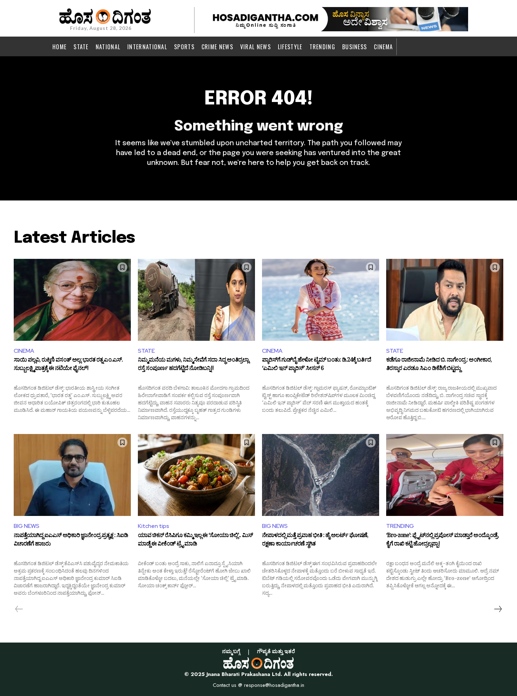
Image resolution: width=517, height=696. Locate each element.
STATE (146, 351)
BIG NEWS (26, 526)
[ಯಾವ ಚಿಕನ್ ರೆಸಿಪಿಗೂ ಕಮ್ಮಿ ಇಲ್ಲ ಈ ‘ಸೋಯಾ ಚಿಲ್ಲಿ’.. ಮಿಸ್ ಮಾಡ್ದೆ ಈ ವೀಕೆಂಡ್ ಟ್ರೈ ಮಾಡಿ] (196, 475)
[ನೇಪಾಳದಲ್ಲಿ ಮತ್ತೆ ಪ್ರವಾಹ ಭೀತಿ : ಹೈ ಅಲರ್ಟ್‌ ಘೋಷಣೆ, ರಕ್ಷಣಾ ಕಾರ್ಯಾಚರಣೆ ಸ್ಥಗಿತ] (320, 475)
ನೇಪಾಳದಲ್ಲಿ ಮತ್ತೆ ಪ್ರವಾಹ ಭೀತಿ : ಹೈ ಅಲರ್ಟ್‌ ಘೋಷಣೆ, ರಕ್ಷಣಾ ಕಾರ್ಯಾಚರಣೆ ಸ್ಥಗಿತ (315, 540)
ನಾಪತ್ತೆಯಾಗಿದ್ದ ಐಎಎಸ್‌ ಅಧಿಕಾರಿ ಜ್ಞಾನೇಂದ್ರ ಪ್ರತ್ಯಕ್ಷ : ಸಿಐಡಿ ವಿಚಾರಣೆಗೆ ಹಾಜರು (71, 540)
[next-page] (497, 609)
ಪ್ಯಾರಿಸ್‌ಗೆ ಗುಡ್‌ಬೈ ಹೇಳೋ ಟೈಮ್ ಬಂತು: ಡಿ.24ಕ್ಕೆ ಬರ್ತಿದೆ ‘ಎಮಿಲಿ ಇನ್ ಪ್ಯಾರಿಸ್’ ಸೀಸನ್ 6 (316, 365)
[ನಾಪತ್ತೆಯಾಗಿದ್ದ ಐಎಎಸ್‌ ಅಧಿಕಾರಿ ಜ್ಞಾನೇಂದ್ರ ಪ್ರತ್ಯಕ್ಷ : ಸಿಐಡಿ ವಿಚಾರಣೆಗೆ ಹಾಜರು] (72, 475)
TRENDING (400, 526)
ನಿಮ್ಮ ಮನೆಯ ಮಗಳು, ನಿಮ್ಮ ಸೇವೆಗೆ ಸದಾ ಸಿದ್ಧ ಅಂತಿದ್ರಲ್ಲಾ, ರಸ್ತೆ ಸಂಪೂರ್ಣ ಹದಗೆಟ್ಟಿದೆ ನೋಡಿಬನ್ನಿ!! (194, 365)
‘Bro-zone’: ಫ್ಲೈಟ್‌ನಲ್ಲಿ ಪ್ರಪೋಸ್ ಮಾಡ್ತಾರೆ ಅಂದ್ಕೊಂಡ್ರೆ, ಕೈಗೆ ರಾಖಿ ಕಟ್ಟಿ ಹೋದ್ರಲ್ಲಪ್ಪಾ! (442, 540)
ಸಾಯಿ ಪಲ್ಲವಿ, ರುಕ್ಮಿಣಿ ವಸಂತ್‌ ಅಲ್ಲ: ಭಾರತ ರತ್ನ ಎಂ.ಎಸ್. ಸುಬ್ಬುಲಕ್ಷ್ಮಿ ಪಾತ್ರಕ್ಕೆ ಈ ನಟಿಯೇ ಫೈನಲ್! (68, 365)
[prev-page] (19, 609)
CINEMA (24, 351)
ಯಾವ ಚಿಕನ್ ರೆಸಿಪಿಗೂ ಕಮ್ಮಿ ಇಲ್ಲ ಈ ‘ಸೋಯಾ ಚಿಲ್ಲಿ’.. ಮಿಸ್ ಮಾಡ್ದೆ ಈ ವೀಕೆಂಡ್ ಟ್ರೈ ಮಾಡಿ (195, 540)
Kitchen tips (153, 526)
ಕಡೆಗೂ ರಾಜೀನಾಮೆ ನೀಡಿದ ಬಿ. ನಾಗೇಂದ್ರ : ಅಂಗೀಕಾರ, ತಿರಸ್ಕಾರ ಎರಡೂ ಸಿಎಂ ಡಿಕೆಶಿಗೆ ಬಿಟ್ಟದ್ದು (439, 365)
